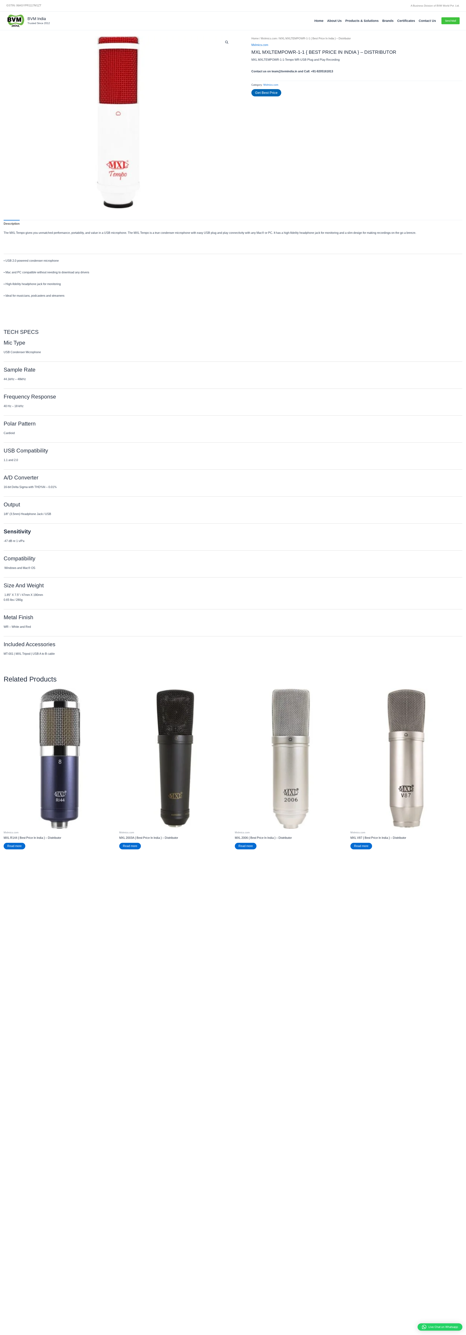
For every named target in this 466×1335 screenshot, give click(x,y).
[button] (450, 20)
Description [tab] (12, 223)
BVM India (36, 18)
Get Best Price (266, 93)
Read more (14, 846)
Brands (388, 21)
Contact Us (427, 21)
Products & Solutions (362, 21)
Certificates (406, 21)
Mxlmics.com (269, 38)
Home (318, 21)
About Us (334, 21)
